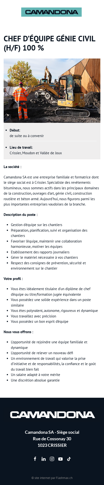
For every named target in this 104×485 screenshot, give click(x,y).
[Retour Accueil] (52, 12)
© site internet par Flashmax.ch (52, 478)
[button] (6, 12)
